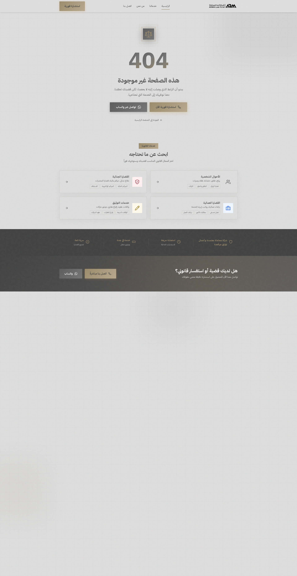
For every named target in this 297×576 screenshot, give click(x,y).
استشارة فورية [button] (72, 6)
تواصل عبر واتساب (126, 107)
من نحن (140, 6)
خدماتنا (153, 6)
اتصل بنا (127, 6)
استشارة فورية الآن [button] (166, 107)
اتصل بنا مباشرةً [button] (98, 274)
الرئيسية (165, 6)
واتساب (68, 274)
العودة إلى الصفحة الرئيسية (147, 120)
